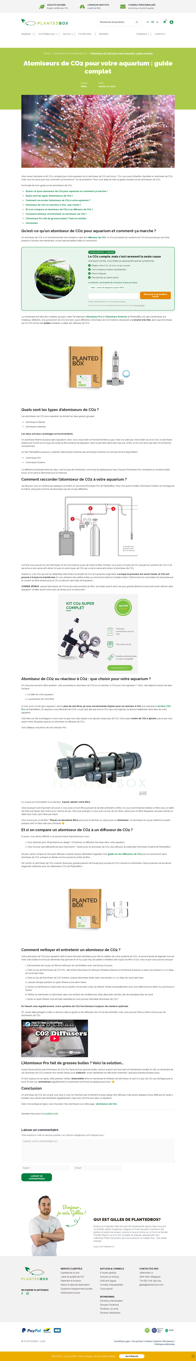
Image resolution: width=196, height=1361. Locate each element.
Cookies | (148, 1341)
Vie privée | (137, 1341)
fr (152, 22)
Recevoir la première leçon (155, 295)
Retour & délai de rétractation (75, 1284)
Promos (103, 34)
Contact (160, 34)
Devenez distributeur (110, 1312)
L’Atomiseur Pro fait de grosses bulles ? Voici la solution (56, 218)
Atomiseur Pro (94, 316)
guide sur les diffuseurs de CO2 (125, 854)
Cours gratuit (106, 1288)
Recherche (137, 22)
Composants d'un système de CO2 (70, 53)
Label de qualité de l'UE (72, 1276)
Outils (67, 34)
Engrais (26, 34)
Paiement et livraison (71, 1280)
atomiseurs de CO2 (106, 1104)
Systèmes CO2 (47, 34)
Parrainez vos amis (109, 1308)
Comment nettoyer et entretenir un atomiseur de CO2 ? (56, 214)
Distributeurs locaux (70, 1292)
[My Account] (171, 22)
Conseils (141, 34)
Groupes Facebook (109, 1304)
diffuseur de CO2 (97, 237)
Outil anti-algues (108, 1280)
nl (157, 22)
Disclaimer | (169, 1341)
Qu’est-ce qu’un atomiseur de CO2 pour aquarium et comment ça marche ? (67, 191)
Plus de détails (139, 305)
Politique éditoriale (164, 1344)
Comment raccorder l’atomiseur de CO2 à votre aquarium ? (58, 200)
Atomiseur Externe (116, 316)
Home (46, 53)
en (147, 22)
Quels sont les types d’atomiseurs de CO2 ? (49, 196)
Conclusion (32, 223)
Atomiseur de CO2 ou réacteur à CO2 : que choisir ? (53, 205)
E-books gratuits (108, 1272)
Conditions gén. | (122, 1341)
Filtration (85, 34)
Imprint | (158, 1341)
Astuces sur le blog (109, 1276)
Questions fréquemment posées (77, 1288)
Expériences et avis (70, 1272)
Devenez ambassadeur (111, 1300)
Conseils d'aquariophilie (111, 1284)
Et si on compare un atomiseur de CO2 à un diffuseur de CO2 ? (59, 209)
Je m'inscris (131, 1356)
